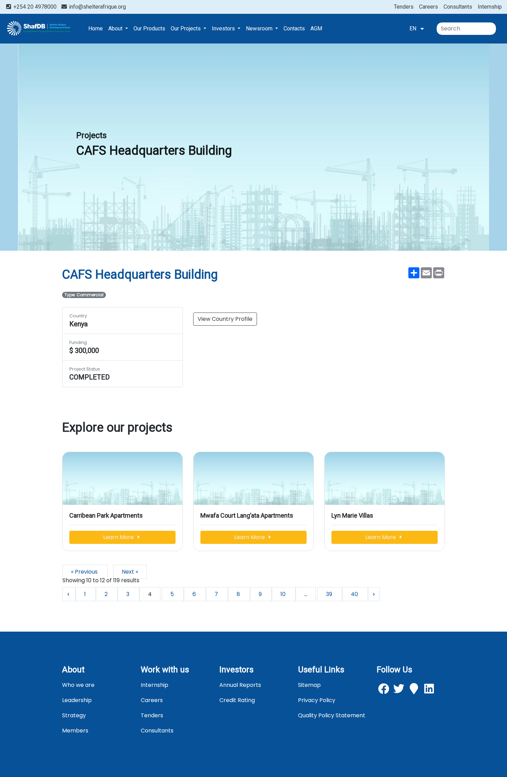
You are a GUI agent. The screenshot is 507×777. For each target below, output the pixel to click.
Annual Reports (240, 685)
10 (283, 594)
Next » (130, 572)
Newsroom (260, 28)
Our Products (149, 28)
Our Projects (186, 28)
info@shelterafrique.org (97, 6)
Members (75, 731)
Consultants (458, 6)
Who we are (78, 685)
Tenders (404, 6)
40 (355, 594)
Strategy (74, 715)
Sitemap (309, 685)
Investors (224, 28)
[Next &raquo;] (374, 594)
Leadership (77, 700)
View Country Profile (225, 319)
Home (95, 28)
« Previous (85, 572)
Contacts (294, 28)
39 (330, 594)
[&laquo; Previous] (69, 594)
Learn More (119, 537)
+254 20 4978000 (35, 6)
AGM (316, 28)
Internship (490, 6)
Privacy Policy (316, 700)
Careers (428, 6)
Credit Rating (237, 700)
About (116, 28)
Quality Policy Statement (331, 715)
